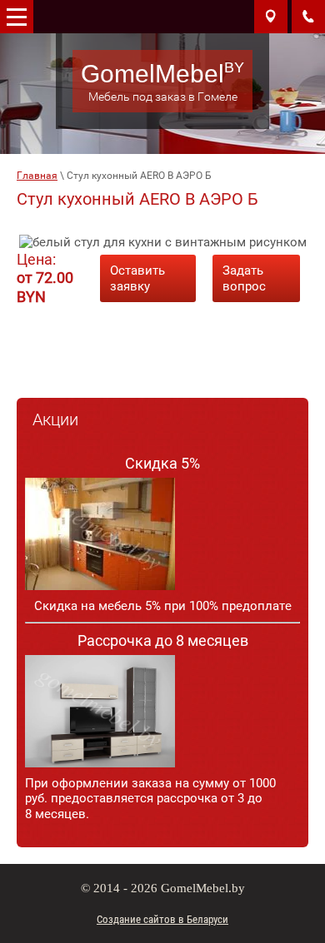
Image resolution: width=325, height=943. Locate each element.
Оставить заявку (137, 278)
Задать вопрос (244, 278)
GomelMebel (152, 73)
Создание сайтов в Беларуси (162, 919)
